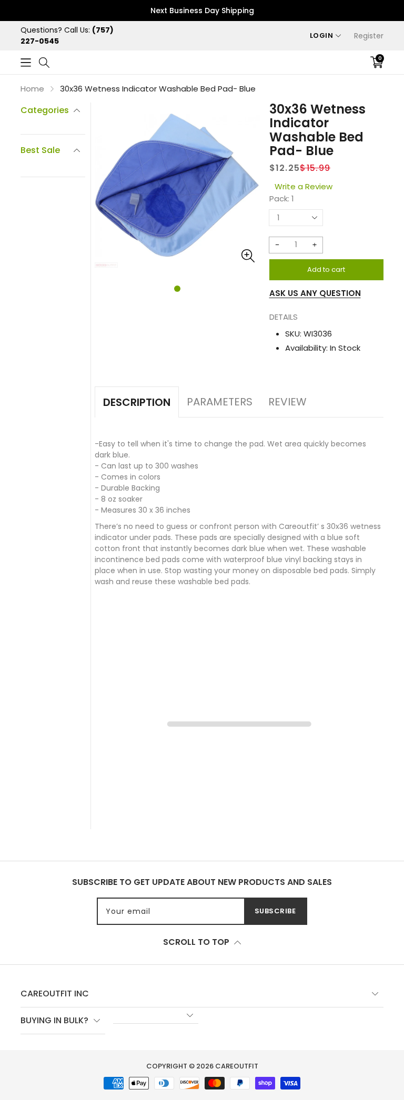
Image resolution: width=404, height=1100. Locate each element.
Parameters (219, 401)
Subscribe (275, 911)
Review (287, 401)
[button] (26, 62)
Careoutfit (236, 1066)
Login (322, 35)
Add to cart (326, 269)
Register (368, 35)
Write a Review (303, 186)
